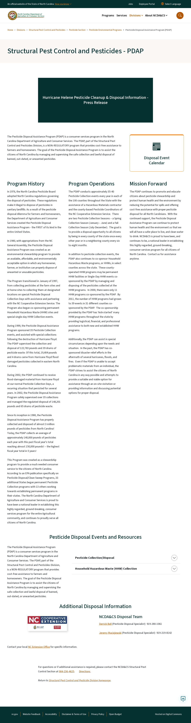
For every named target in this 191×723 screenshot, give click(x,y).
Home (10, 30)
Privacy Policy (97, 714)
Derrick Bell (105, 624)
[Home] (26, 12)
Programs (108, 15)
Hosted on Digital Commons (168, 714)
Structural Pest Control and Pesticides (47, 30)
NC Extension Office (39, 647)
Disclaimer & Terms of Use (74, 714)
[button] (180, 15)
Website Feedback (31, 714)
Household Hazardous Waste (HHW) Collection (106, 569)
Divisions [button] (135, 15)
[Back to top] (183, 699)
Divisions (21, 30)
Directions (85, 671)
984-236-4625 (66, 671)
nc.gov (15, 714)
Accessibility (51, 714)
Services (122, 15)
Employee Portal (147, 4)
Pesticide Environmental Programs (105, 30)
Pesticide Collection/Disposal (94, 558)
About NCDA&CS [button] (155, 15)
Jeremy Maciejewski (110, 633)
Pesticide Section (77, 30)
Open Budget (115, 714)
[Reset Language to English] (162, 4)
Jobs (130, 4)
